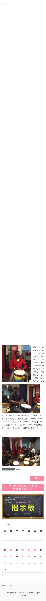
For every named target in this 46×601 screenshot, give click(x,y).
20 (23, 556)
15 (35, 550)
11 (11, 550)
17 (5, 556)
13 (23, 550)
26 (17, 563)
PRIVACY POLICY (9, 585)
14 (29, 550)
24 (5, 563)
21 (29, 556)
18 (11, 556)
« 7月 (4, 575)
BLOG (18, 469)
